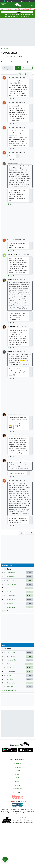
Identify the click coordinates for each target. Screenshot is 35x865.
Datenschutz (17, 789)
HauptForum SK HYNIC (14, 573)
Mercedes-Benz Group (14, 607)
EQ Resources (11, 588)
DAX (9, 1)
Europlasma (10, 603)
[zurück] (25, 74)
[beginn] (20, 74)
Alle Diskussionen (10, 611)
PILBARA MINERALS (13, 687)
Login (18, 68)
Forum (6, 48)
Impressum (17, 763)
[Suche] (32, 5)
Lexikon (17, 771)
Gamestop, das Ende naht (15, 584)
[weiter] (30, 74)
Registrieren (27, 68)
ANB (17, 778)
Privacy (17, 785)
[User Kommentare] (5, 859)
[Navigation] (3, 5)
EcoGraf (9, 599)
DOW (25, 1)
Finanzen (18, 774)
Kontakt (17, 781)
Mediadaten (17, 767)
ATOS (8, 595)
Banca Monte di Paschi (14, 580)
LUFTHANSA (10, 592)
